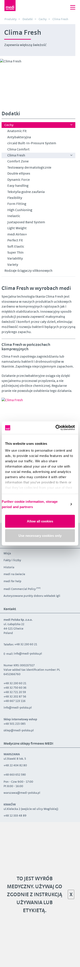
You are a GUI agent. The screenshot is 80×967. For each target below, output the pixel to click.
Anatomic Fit (17, 131)
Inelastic (13, 216)
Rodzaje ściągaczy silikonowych (28, 270)
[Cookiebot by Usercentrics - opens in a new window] (56, 428)
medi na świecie (14, 574)
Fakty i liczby (12, 560)
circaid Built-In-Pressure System (31, 143)
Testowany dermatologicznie (29, 167)
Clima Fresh (16, 155)
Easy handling (17, 185)
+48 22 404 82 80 (15, 765)
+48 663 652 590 (15, 774)
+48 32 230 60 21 (25, 644)
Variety (12, 264)
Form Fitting (16, 204)
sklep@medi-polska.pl (19, 730)
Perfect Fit (15, 240)
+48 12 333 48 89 (15, 815)
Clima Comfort (18, 149)
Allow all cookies (40, 521)
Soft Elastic (15, 246)
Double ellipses (18, 173)
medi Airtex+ (17, 234)
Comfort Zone (18, 161)
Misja (7, 553)
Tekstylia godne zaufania (26, 192)
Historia (9, 567)
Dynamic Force (18, 179)
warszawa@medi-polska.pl (22, 792)
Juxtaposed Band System (26, 222)
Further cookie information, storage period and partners (30, 504)
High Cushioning (19, 210)
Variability (15, 258)
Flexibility (14, 198)
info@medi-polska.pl (28, 653)
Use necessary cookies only (40, 535)
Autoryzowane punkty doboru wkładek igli (32, 595)
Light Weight (17, 228)
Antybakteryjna (19, 137)
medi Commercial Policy (20, 589)
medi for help (12, 581)
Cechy (9, 125)
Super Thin (15, 252)
